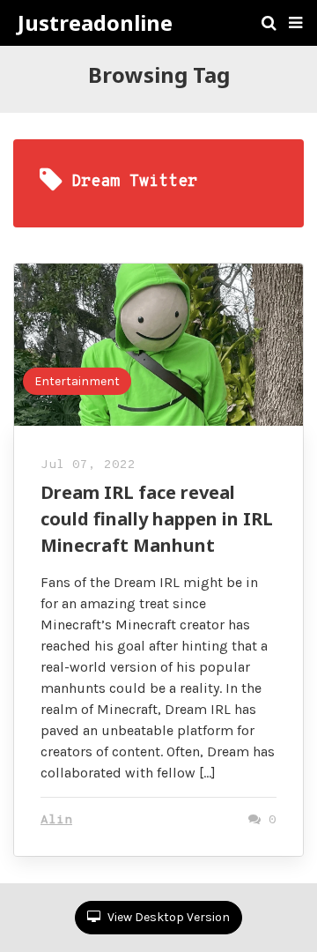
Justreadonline (95, 22)
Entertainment (77, 381)
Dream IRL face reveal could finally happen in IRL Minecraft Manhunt (157, 518)
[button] (295, 23)
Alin (56, 820)
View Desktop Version (167, 917)
